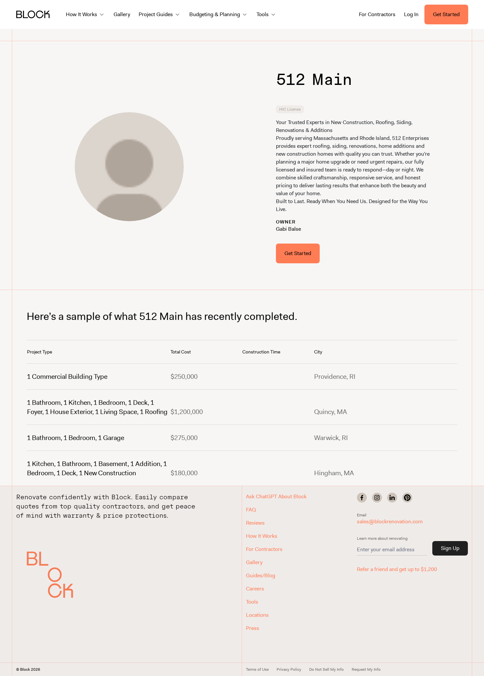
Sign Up (450, 548)
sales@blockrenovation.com (390, 521)
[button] (57, 574)
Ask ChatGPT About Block (276, 496)
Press (252, 628)
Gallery (122, 14)
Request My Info (366, 669)
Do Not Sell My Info (326, 669)
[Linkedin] (392, 498)
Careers (255, 588)
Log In (411, 14)
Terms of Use (257, 669)
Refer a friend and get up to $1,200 (397, 569)
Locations (257, 614)
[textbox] (355, 165)
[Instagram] (377, 498)
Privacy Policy (289, 669)
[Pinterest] (407, 498)
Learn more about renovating (382, 538)
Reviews (255, 522)
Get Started (446, 14)
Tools (252, 601)
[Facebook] (362, 498)
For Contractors (377, 14)
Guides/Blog (260, 575)
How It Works (261, 536)
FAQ (251, 509)
